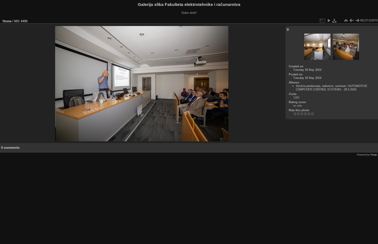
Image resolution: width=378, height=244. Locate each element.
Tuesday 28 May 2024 (307, 69)
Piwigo (373, 154)
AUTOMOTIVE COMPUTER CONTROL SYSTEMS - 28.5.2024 (331, 87)
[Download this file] (334, 20)
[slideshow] (329, 20)
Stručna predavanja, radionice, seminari (321, 86)
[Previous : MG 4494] (351, 20)
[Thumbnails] (346, 20)
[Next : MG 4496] (357, 20)
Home (7, 21)
